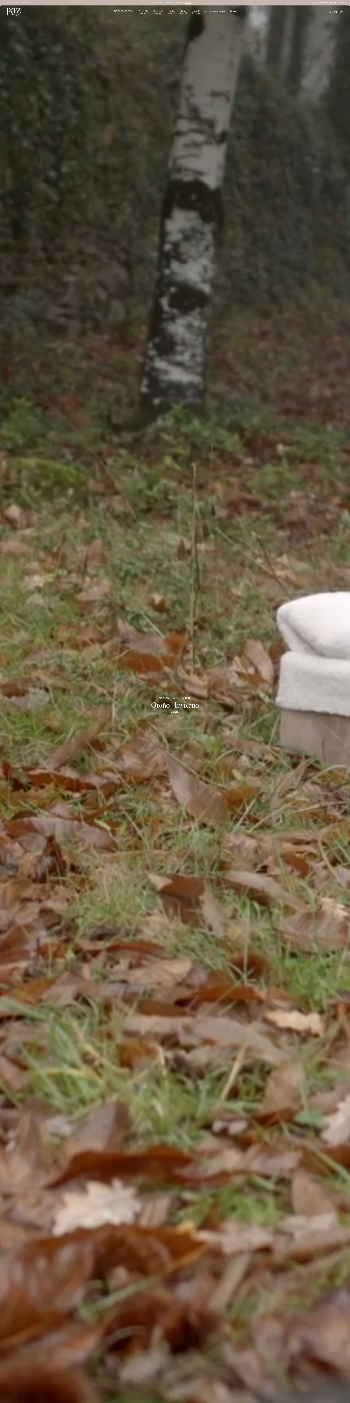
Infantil (196, 12)
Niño (183, 12)
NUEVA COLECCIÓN (123, 11)
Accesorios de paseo (215, 11)
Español (25, 3)
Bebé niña (143, 12)
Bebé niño (158, 12)
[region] (175, 704)
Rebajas (233, 11)
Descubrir (175, 712)
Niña (171, 12)
